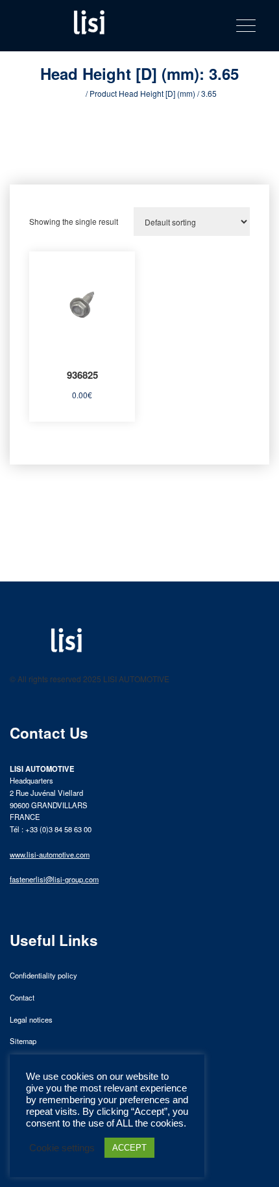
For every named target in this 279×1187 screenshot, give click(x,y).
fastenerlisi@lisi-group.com (54, 879)
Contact (22, 997)
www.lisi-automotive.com (50, 854)
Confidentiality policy (43, 975)
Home (73, 93)
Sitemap (23, 1041)
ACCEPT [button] (129, 1148)
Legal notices (31, 1019)
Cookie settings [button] (62, 1148)
